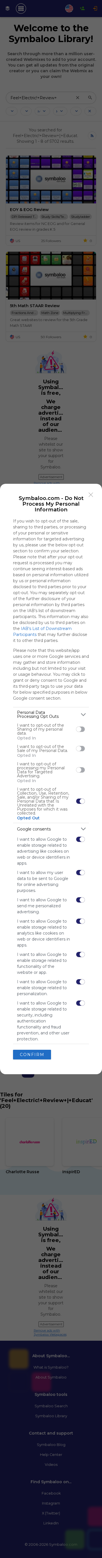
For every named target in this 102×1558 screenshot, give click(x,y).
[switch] (80, 729)
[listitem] (51, 714)
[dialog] (51, 779)
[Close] (91, 494)
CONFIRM (32, 1054)
